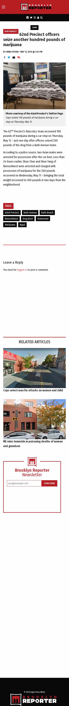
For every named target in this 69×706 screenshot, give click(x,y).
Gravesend (42, 218)
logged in (22, 269)
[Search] (41, 17)
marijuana (10, 224)
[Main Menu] (3, 7)
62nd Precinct (12, 212)
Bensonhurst (11, 31)
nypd (22, 224)
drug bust (28, 218)
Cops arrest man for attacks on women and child (33, 390)
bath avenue (30, 212)
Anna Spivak (12, 51)
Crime (34, 27)
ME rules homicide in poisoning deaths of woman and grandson (33, 444)
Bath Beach (47, 212)
